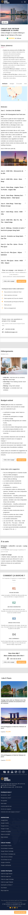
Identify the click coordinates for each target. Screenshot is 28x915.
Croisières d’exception (6, 831)
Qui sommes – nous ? (6, 795)
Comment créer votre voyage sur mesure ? (10, 811)
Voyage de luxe (4, 820)
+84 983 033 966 (18, 787)
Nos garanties (4, 800)
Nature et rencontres (5, 834)
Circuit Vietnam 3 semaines (7, 848)
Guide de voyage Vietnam (6, 873)
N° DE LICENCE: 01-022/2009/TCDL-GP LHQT (14, 904)
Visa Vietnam (4, 887)
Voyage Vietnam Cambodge (7, 851)
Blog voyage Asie (5, 890)
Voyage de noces (5, 825)
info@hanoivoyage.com (8, 787)
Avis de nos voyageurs (6, 809)
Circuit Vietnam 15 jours (6, 845)
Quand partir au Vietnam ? (7, 884)
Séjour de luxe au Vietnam (7, 856)
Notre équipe (4, 803)
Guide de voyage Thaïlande (7, 882)
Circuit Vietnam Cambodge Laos (8, 854)
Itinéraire (4, 83)
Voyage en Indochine (5, 862)
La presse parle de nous (6, 806)
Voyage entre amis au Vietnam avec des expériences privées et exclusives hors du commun (13, 701)
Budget (12, 83)
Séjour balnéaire (4, 837)
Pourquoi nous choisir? (6, 797)
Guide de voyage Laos (6, 876)
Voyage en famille (5, 823)
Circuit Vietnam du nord (6, 859)
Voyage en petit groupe (7, 695)
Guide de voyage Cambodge (7, 879)
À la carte (19, 83)
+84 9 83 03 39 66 (15, 659)
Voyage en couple (6, 750)
